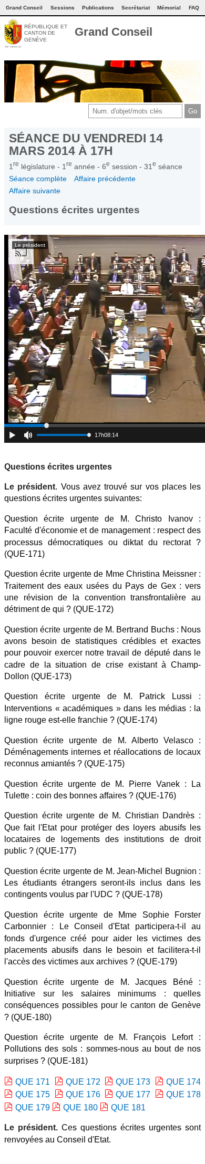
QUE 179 (32, 1107)
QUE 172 (83, 1081)
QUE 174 (183, 1081)
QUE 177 (133, 1094)
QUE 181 (128, 1107)
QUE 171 (32, 1081)
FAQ (194, 8)
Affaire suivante (34, 190)
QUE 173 (133, 1081)
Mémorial (169, 8)
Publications (98, 8)
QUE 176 (83, 1094)
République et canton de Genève (45, 33)
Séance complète (38, 178)
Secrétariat (135, 8)
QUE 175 (32, 1094)
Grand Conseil (113, 31)
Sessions (62, 8)
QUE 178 (183, 1094)
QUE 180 (80, 1107)
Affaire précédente (105, 178)
